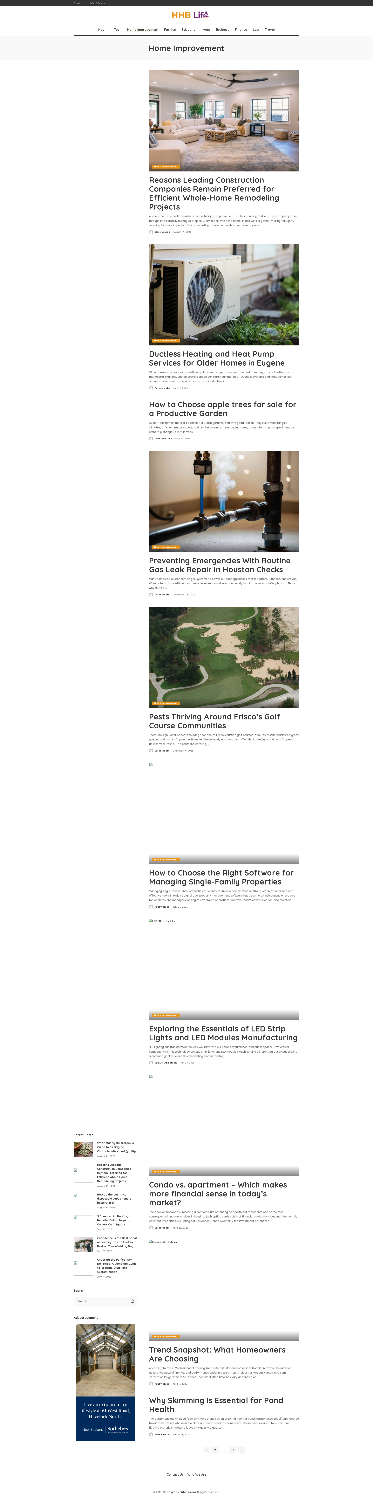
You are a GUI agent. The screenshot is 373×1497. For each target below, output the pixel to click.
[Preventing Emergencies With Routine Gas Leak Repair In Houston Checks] (224, 501)
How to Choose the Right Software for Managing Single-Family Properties (221, 877)
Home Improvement (166, 166)
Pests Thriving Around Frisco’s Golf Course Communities (214, 721)
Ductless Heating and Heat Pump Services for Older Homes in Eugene (217, 358)
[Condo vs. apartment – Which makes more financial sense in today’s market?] (224, 1125)
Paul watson (162, 906)
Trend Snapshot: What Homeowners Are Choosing (217, 1354)
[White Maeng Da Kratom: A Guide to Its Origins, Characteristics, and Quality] (83, 1149)
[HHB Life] (186, 15)
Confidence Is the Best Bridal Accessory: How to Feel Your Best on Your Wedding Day (117, 1242)
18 (233, 1450)
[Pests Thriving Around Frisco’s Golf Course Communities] (224, 657)
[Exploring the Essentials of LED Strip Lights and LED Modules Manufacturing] (224, 969)
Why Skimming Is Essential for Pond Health (216, 1404)
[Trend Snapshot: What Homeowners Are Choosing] (224, 1290)
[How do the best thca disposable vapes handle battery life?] (83, 1201)
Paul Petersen (163, 438)
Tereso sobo (162, 388)
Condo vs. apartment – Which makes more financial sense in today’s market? (218, 1193)
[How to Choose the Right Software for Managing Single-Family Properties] (224, 813)
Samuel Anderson (165, 1062)
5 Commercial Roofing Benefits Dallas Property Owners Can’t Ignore (114, 1220)
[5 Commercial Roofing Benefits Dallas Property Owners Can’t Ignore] (83, 1223)
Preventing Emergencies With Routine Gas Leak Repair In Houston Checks (220, 565)
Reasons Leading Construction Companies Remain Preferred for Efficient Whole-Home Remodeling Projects (214, 193)
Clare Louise (162, 232)
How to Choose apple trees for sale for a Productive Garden (222, 408)
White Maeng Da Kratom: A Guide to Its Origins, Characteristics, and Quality (116, 1147)
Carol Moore (162, 594)
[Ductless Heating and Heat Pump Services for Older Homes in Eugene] (224, 294)
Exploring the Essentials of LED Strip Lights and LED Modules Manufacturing (223, 1033)
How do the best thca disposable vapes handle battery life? (114, 1198)
